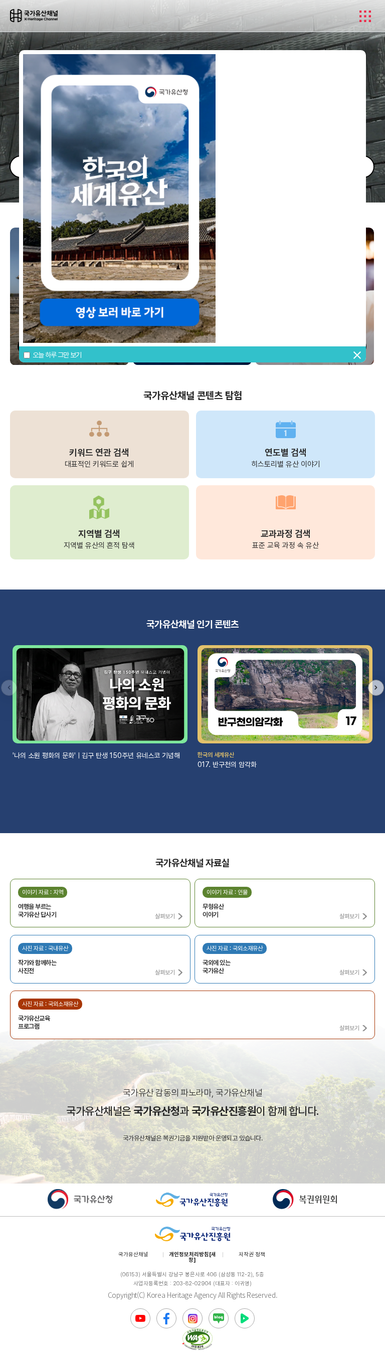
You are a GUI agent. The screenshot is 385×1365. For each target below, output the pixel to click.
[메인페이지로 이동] (34, 15)
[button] (376, 688)
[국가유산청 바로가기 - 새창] (80, 1199)
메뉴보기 (365, 16)
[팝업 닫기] (353, 355)
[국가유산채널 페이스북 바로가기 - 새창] (166, 1318)
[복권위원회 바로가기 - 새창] (305, 1199)
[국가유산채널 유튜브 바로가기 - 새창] (140, 1318)
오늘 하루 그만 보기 (57, 355)
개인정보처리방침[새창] (192, 1257)
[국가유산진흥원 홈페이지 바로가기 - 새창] (192, 1234)
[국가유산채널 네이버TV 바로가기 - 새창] (244, 1318)
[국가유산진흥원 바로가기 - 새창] (192, 1200)
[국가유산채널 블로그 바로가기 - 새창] (218, 1318)
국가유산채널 (133, 1254)
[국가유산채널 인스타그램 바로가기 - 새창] (192, 1318)
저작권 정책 (252, 1254)
